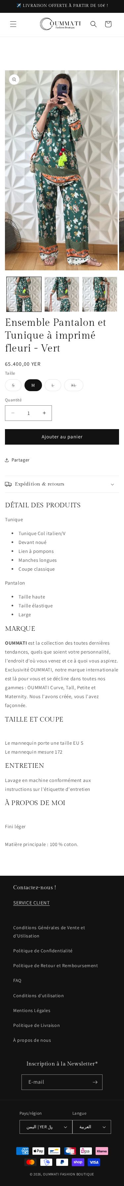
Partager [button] (21, 460)
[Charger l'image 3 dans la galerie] (99, 294)
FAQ (17, 980)
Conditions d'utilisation (38, 996)
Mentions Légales (32, 1010)
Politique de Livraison (36, 1025)
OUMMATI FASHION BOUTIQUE (68, 1174)
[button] (13, 24)
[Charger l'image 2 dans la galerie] (62, 294)
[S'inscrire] (95, 1082)
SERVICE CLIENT (31, 902)
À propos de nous (32, 1040)
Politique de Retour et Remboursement (55, 965)
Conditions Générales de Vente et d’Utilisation (49, 932)
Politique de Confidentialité (43, 951)
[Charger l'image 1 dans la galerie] (24, 294)
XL (77, 386)
